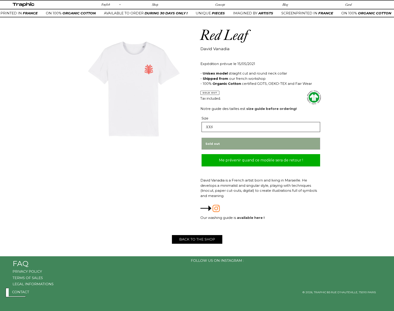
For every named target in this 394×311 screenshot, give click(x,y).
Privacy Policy (27, 271)
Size (205, 118)
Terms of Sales (28, 278)
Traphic (23, 6)
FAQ (21, 263)
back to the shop (197, 239)
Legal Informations (33, 284)
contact (20, 292)
